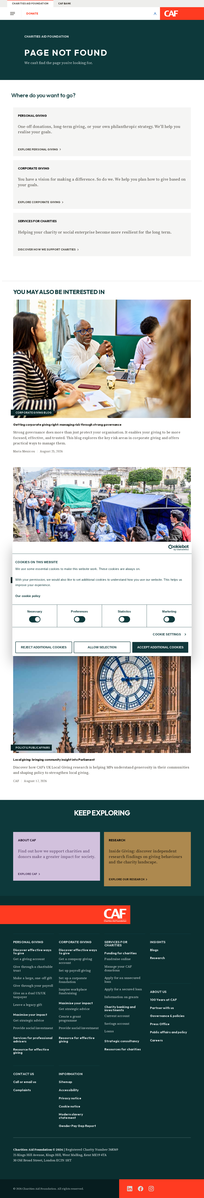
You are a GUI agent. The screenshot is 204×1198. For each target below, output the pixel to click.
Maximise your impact (30, 1014)
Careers (156, 1040)
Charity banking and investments (119, 1008)
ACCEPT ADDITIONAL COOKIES (160, 647)
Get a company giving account (75, 961)
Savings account (116, 1023)
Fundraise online (117, 959)
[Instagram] (151, 1189)
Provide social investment (33, 1028)
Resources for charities (122, 1049)
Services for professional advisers (32, 1039)
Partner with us (162, 1008)
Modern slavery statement (71, 1116)
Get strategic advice (28, 1020)
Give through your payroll (33, 985)
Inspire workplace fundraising (73, 991)
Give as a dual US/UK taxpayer (29, 995)
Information (71, 1073)
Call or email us (24, 1082)
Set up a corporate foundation (73, 980)
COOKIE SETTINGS (167, 634)
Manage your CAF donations (118, 968)
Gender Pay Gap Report (77, 1126)
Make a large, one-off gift (32, 978)
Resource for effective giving (31, 1051)
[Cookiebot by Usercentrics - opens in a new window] (171, 548)
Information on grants (121, 997)
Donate (32, 13)
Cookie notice (69, 1106)
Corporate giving (75, 942)
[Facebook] (140, 1189)
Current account (116, 1016)
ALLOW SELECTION (102, 647)
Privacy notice (70, 1098)
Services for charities (115, 943)
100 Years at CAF (163, 999)
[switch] (79, 619)
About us (158, 991)
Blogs (154, 950)
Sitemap (65, 1082)
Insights (158, 942)
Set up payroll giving (75, 970)
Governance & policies (167, 1016)
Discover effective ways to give (32, 951)
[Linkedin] (130, 1189)
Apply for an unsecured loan (122, 980)
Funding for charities (120, 953)
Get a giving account (29, 959)
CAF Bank (64, 3)
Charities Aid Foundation (30, 3)
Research (157, 958)
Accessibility (69, 1090)
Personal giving (28, 942)
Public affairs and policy (168, 1032)
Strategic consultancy (121, 1041)
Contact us (23, 1073)
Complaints (22, 1090)
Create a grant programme (70, 1018)
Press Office (160, 1024)
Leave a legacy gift (27, 1004)
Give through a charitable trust (33, 968)
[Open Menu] (13, 13)
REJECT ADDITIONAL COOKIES (44, 647)
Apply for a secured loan (123, 989)
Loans (109, 1031)
